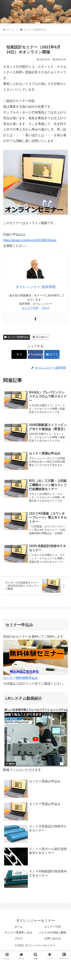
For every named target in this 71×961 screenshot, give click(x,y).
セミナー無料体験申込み (20, 677)
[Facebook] (35, 319)
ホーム (18, 926)
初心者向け (42, 337)
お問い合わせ (52, 938)
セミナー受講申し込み (18, 932)
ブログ (45, 307)
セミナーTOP (30, 307)
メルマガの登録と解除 (52, 932)
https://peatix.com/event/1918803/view (29, 240)
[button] (63, 659)
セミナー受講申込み (18, 337)
